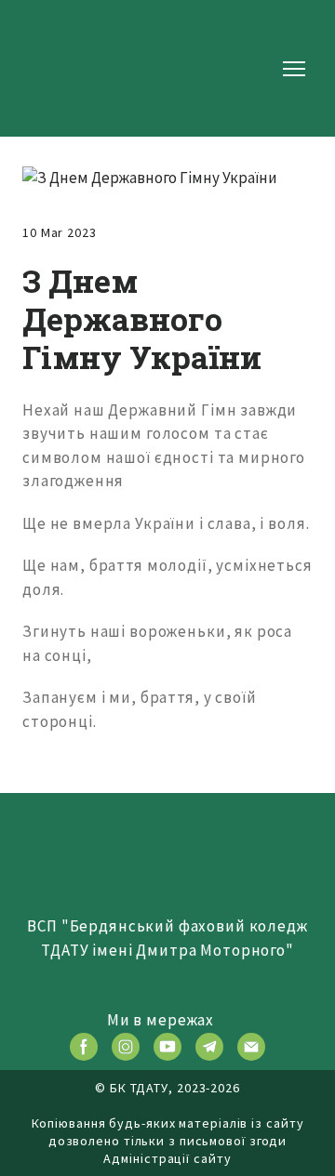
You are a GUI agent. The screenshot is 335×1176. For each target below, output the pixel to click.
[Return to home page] (81, 68)
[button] (84, 1047)
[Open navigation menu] (294, 68)
